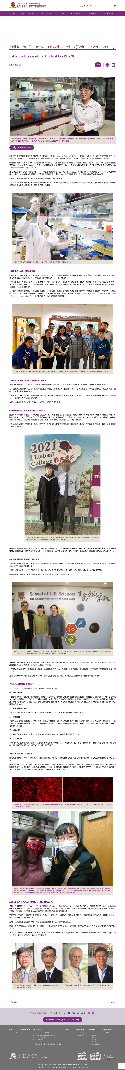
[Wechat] (73, 1013)
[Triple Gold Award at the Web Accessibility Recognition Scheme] (82, 1056)
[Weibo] (78, 1013)
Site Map (84, 1065)
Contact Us (75, 1065)
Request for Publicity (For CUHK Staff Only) (48, 1044)
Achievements (76, 13)
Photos (93, 1033)
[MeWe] (109, 67)
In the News (39, 1039)
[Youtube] (69, 1013)
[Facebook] (82, 67)
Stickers (93, 1035)
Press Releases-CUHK (42, 1033)
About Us (14, 1033)
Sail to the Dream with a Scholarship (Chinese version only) (62, 46)
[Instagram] (55, 1013)
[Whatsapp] (104, 67)
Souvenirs (94, 1039)
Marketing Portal (96, 1044)
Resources (93, 13)
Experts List (38, 1042)
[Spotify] (93, 1013)
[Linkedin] (86, 67)
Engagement (109, 13)
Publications (94, 1042)
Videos (93, 1037)
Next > (113, 1002)
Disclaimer (52, 1065)
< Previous (13, 1002)
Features (80, 1035)
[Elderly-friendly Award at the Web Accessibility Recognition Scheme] (95, 1056)
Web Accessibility (64, 1065)
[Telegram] (95, 67)
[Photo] (62, 106)
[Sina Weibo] (100, 67)
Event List (70, 1033)
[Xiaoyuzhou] (89, 1013)
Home (13, 13)
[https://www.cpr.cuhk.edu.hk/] (38, 5)
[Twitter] (91, 67)
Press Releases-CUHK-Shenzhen (45, 1035)
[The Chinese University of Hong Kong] (18, 5)
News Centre (47, 13)
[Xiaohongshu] (83, 1013)
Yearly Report (82, 1033)
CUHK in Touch (40, 1037)
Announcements (28, 13)
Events (61, 13)
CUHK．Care (110, 1033)
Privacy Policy (42, 1065)
